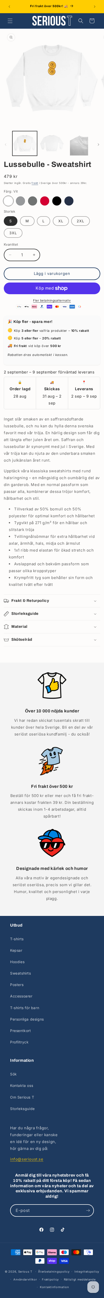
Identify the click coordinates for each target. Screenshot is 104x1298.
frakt (35, 182)
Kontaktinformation (54, 1287)
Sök (13, 1074)
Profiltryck (19, 1042)
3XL (13, 233)
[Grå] (20, 201)
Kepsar (16, 950)
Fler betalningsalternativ (52, 300)
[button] (10, 20)
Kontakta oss (21, 1085)
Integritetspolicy (86, 1271)
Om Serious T (22, 1097)
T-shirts (17, 939)
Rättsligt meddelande (80, 1279)
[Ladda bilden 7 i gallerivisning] (52, 143)
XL (60, 221)
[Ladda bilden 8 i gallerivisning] (79, 143)
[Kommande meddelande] (94, 6)
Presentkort (20, 1030)
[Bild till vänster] (5, 144)
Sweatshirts (20, 973)
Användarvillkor (25, 1279)
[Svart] (56, 201)
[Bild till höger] (98, 144)
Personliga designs (27, 1019)
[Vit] (8, 201)
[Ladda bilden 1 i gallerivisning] (24, 143)
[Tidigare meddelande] (9, 6)
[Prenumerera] (87, 1210)
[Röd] (44, 201)
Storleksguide (22, 1108)
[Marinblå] (68, 201)
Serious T (25, 1271)
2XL (80, 221)
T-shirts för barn (24, 1008)
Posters (16, 984)
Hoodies (17, 962)
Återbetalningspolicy (53, 1271)
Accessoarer (21, 996)
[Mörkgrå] (32, 201)
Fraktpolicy (50, 1279)
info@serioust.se (26, 1159)
